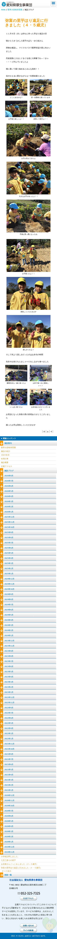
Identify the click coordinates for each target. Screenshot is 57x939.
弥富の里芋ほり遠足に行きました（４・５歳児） (21, 868)
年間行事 (4, 459)
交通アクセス (6, 466)
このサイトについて (48, 904)
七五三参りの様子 (8, 860)
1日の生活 (5, 455)
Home (3, 10)
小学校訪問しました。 (10, 856)
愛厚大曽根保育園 (15, 10)
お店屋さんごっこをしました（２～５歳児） (19, 864)
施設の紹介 (5, 451)
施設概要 (4, 462)
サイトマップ (32, 904)
